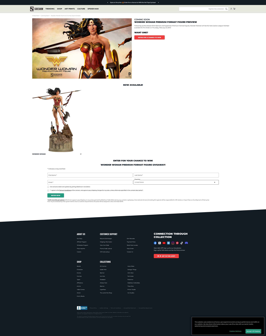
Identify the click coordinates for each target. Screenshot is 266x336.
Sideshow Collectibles (133, 283)
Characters (80, 269)
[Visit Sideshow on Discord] (186, 243)
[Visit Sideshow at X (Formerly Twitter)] (159, 243)
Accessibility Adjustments (145, 308)
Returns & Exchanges (106, 238)
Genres (79, 273)
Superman (168, 26)
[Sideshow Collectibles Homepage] (36, 9)
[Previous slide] (107, 2)
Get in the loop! (168, 256)
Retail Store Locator (132, 245)
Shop (59, 9)
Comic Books (80, 296)
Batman (158, 26)
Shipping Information (106, 242)
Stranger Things (131, 269)
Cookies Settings (103, 308)
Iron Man (102, 276)
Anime (79, 286)
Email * (50, 182)
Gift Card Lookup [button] (105, 252)
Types (78, 279)
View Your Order (104, 245)
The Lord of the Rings (106, 293)
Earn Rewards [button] (131, 238)
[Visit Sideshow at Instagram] (172, 243)
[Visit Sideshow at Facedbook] (155, 243)
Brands (79, 266)
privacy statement (102, 317)
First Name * (52, 175)
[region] (228, 326)
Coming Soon (45, 15)
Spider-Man (93, 9)
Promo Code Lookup (106, 248)
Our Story (79, 238)
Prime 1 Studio (131, 289)
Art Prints (70, 9)
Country (137, 179)
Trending (50, 9)
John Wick (130, 273)
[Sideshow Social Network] (168, 243)
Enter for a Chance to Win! (149, 37)
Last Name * (139, 175)
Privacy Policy (93, 308)
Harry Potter (130, 266)
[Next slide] (158, 2)
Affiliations (80, 283)
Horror (79, 293)
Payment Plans (131, 242)
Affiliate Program (82, 242)
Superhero (103, 289)
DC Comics (103, 266)
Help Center (130, 248)
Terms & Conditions (65, 190)
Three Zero (130, 286)
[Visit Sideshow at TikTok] (181, 243)
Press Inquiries (81, 248)
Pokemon (130, 279)
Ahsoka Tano (103, 283)
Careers (79, 252)
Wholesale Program (82, 245)
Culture (81, 9)
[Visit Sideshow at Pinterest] (177, 243)
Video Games (81, 289)
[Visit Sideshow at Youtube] (164, 243)
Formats (79, 276)
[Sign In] (231, 9)
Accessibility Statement (130, 308)
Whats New (35, 15)
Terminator (130, 276)
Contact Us (130, 252)
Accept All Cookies (253, 331)
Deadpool (102, 279)
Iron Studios (130, 293)
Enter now (55, 195)
